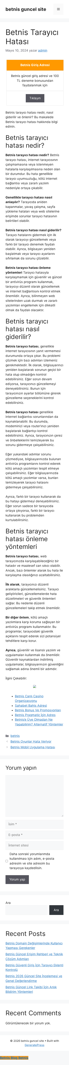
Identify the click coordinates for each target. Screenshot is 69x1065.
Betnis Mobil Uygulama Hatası (32, 747)
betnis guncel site (26, 9)
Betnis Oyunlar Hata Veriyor (30, 741)
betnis (15, 736)
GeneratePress (34, 1045)
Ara (8, 903)
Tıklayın (35, 98)
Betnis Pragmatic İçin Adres (35, 715)
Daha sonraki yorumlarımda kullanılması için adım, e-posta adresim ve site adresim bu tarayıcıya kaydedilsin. (32, 861)
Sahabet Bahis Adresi (31, 705)
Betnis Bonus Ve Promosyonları (38, 710)
